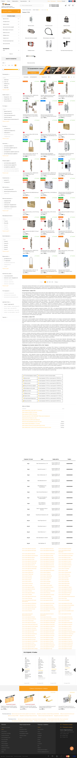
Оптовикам (40, 735)
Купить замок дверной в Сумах (28, 559)
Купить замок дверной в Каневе (65, 613)
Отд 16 (28, 543)
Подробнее (33, 72)
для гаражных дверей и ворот (10, 147)
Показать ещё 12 (5, 138)
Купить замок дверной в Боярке (46, 605)
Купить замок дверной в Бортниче (29, 605)
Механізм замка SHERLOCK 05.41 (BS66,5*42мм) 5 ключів (67, 663)
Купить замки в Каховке (45, 610)
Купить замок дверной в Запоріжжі (47, 550)
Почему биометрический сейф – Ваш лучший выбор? (58, 719)
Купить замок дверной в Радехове (65, 635)
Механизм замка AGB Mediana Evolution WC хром (31, 421)
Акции (20, 737)
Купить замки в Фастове (27, 577)
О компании (40, 743)
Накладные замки (6, 21)
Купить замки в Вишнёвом (27, 570)
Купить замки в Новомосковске (65, 572)
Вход (49, 1)
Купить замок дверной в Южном (28, 646)
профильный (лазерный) (9, 130)
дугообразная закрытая (9, 262)
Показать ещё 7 (5, 155)
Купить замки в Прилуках (45, 592)
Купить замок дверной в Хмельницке (29, 561)
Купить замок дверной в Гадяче (65, 607)
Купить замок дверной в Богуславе (47, 603)
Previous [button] (23, 670)
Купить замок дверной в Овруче (28, 592)
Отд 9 (28, 509)
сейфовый (6, 193)
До (9, 65)
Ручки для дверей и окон (5, 737)
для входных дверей (9, 145)
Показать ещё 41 (5, 251)
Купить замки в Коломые (63, 577)
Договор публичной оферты (42, 749)
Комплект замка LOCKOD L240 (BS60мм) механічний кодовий (54, 663)
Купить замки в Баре (63, 598)
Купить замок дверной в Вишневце (29, 644)
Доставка (39, 737)
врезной (6, 180)
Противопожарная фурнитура (8, 40)
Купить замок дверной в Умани (28, 643)
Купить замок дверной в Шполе (65, 637)
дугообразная (7, 258)
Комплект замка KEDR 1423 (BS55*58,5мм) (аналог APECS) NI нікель (27, 663)
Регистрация (53, 1)
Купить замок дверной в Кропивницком (30, 555)
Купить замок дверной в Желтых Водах (30, 648)
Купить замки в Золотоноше (64, 574)
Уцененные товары (22, 735)
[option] (28, 670)
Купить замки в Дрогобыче (64, 585)
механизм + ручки (8, 279)
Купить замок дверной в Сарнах (65, 561)
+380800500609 (69, 463)
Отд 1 (28, 463)
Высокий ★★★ (7, 100)
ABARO (6, 79)
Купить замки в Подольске (45, 574)
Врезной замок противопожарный (11, 119)
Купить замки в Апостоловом (46, 585)
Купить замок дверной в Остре (46, 628)
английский (7, 128)
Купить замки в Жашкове (27, 598)
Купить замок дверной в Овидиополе (29, 630)
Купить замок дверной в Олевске (65, 626)
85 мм (6, 223)
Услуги (8, 1)
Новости (39, 747)
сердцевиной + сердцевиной (10, 206)
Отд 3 (28, 475)
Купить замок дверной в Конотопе (47, 564)
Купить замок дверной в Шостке (28, 564)
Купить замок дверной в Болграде (65, 603)
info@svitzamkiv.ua (68, 730)
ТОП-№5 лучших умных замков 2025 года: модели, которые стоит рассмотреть (49, 720)
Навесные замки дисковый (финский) (45, 715)
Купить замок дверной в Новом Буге (47, 626)
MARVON (6, 83)
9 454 (62, 709)
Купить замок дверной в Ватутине (47, 643)
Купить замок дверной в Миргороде (29, 568)
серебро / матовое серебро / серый (11, 312)
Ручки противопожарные (9, 115)
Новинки (21, 727)
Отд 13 (28, 526)
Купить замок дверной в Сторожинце (66, 633)
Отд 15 (28, 537)
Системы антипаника (5, 735)
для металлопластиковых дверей (11, 168)
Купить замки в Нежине (26, 581)
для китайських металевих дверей (11, 170)
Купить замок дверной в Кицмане (65, 648)
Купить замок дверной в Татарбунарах (29, 641)
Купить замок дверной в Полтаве (46, 557)
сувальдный (7, 132)
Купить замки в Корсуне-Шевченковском (48, 618)
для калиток (7, 149)
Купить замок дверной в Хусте (64, 608)
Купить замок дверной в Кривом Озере (48, 620)
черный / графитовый (9, 304)
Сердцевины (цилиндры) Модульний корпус (28, 715)
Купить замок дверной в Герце (28, 631)
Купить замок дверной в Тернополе (65, 641)
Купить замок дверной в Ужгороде (47, 594)
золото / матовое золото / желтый (11, 310)
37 (18, 32)
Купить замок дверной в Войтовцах (66, 644)
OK (15, 65)
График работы (15, 1)
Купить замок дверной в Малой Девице (66, 605)
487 (18, 24)
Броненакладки (4, 741)
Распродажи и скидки (23, 731)
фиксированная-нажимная (10, 295)
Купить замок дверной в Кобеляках (29, 618)
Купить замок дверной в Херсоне (28, 553)
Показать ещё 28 (5, 121)
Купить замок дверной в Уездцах (46, 637)
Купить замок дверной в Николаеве (66, 555)
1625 (18, 18)
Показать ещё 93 (5, 89)
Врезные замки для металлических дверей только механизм (24, 713)
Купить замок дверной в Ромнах (65, 592)
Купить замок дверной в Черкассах (47, 559)
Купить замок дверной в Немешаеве (47, 590)
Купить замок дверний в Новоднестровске (67, 631)
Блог (38, 745)
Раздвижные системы (5, 747)
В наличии (37, 81)
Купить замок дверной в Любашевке (47, 622)
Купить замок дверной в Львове (46, 555)
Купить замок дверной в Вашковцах (47, 630)
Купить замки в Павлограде (45, 568)
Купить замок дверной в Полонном (47, 635)
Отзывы (39, 741)
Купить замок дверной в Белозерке (47, 570)
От (2, 65)
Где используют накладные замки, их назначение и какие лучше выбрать (32, 719)
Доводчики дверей (4, 745)
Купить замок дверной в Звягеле (65, 564)
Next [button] (74, 670)
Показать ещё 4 (5, 268)
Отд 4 (28, 480)
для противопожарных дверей (10, 153)
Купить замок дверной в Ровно (65, 557)
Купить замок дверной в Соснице (65, 639)
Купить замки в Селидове (45, 581)
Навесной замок (8, 113)
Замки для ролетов (6, 43)
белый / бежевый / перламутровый (11, 306)
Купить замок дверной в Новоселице (29, 633)
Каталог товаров (7, 11)
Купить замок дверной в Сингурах (29, 639)
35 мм (6, 247)
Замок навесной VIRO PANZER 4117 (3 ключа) (31, 423)
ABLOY (6, 87)
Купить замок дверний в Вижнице (65, 630)
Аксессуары (3, 749)
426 (42, 709)
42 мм (6, 225)
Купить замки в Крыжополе (64, 620)
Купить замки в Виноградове (64, 594)
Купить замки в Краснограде (28, 620)
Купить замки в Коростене (45, 589)
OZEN (6, 85)
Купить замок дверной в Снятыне (47, 639)
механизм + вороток (8, 281)
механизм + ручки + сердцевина (11, 277)
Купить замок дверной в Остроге (65, 628)
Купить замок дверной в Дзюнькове (66, 643)
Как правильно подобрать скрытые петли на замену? (22, 720)
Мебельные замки (6, 32)
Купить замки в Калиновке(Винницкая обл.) (66, 611)
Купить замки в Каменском (45, 577)
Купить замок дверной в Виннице (46, 548)
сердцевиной (7, 200)
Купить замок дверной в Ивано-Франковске (65, 551)
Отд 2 (28, 469)
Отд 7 (28, 497)
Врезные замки (6, 18)
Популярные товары (23, 729)
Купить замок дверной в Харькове (29, 548)
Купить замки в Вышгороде (45, 596)
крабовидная (7, 264)
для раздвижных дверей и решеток (11, 151)
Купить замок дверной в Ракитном (29, 637)
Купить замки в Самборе (27, 594)
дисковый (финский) (8, 134)
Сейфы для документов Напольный (67, 713)
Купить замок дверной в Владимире (47, 644)
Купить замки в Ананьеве (27, 585)
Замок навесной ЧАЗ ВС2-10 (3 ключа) (29, 414)
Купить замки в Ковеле (26, 579)
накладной (7, 182)
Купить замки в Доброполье (27, 572)
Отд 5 (28, 486)
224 (18, 21)
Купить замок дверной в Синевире (65, 646)
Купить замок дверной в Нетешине (65, 624)
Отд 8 (28, 503)
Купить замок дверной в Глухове (28, 608)
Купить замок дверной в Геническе (47, 562)
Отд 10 (28, 514)
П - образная (7, 260)
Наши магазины (23, 1)
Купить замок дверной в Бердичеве (29, 562)
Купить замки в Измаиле (27, 610)
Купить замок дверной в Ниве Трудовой (30, 626)
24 (18, 40)
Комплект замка (8, 117)
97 (18, 29)
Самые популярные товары (38, 688)
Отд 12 (28, 520)
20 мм (6, 241)
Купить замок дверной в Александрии (29, 566)
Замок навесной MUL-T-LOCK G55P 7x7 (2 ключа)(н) (32, 410)
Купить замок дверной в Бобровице (29, 603)
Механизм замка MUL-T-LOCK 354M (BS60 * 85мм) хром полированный (36, 416)
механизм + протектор (9, 283)
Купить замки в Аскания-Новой (46, 598)
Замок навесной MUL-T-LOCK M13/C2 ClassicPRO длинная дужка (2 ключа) (36, 427)
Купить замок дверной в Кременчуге (47, 553)
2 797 (23, 709)
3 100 (4, 709)
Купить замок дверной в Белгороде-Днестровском (29, 601)
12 (18, 38)
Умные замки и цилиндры (6, 733)
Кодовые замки (6, 38)
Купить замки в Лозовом (27, 590)
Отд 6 (28, 492)
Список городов (25, 756)
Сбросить (11, 53)
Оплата (39, 739)
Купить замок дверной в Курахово (29, 622)
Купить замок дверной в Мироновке (47, 624)
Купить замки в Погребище (64, 568)
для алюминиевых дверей (10, 163)
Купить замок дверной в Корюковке (66, 618)
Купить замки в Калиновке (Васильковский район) (27, 614)
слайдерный (7, 136)
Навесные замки (6, 24)
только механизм (8, 275)
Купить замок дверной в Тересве (46, 641)
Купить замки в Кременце (45, 572)
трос (5, 266)
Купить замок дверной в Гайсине (46, 587)
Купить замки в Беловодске (64, 600)
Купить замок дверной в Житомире (29, 550)
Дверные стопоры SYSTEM (13, 715)
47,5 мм (6, 229)
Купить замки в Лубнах (45, 579)
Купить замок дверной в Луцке (65, 566)
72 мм (6, 221)
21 (18, 35)
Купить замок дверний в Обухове (65, 590)
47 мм (6, 227)
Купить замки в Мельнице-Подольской (29, 624)
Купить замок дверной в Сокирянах (47, 633)
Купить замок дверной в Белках (46, 600)
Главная (3, 1)
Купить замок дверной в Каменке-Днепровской (47, 614)
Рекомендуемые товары (23, 733)
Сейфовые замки (6, 35)
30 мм (6, 245)
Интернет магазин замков (26, 9)
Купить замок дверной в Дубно (28, 587)
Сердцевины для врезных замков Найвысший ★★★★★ (48, 713)
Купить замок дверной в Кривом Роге (66, 553)
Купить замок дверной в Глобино (65, 587)
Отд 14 (28, 532)
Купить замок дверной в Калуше (28, 589)
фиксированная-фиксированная (11, 297)
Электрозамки (4, 731)
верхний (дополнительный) (10, 191)
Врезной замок (8, 111)
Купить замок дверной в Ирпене (65, 562)
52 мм (6, 249)
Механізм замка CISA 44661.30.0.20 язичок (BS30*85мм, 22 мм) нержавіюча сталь (40, 664)
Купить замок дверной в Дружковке (29, 607)
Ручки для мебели (4, 739)
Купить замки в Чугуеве (63, 570)
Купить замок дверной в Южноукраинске (67, 596)
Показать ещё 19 (5, 231)
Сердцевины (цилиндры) (5, 727)
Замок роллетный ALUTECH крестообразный (31, 419)
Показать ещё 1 (5, 172)
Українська (59, 1)
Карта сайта (3, 756)
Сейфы (2, 751)
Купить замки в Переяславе (27, 574)
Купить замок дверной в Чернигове (65, 559)
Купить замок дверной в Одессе (28, 557)
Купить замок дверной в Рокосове (47, 646)
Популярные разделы (17, 756)
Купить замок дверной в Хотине (28, 635)
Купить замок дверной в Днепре (65, 548)
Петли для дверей (4, 743)
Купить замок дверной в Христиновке (47, 608)
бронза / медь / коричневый (10, 308)
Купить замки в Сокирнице (27, 583)
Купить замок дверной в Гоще (46, 648)
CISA (6, 81)
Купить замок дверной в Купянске (65, 589)
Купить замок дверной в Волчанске (29, 596)
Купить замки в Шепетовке (64, 581)
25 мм (6, 243)
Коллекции (39, 733)
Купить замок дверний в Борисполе (47, 566)
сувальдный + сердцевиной (10, 204)
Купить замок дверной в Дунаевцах (47, 607)
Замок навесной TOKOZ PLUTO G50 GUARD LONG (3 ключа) (33, 425)
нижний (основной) (8, 189)
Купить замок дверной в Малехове (65, 622)
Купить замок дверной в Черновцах (29, 628)
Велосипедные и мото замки (8, 29)
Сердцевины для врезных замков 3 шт (61, 715)
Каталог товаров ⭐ (36, 9)
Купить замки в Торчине (45, 583)
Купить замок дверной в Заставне (47, 631)
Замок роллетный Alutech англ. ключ (29, 417)
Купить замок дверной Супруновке (47, 561)
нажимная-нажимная (9, 293)
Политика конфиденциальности (43, 751)
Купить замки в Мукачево (64, 579)
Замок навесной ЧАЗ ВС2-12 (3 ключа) (29, 412)
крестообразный (8, 208)
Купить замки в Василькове (64, 583)
